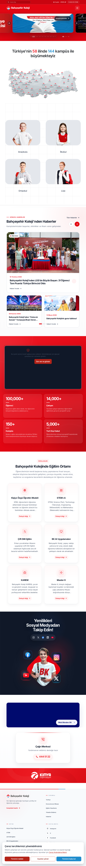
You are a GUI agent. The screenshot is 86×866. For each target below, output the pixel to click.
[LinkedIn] (48, 637)
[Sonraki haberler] (77, 224)
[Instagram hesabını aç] (58, 656)
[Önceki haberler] (71, 224)
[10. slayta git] (47, 36)
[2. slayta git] (32, 36)
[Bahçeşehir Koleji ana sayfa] (40, 8)
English (57, 2)
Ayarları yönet (43, 859)
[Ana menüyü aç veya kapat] (77, 8)
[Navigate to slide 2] (43, 323)
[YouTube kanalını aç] (26, 676)
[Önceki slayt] (9, 23)
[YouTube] (52, 637)
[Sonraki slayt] (76, 23)
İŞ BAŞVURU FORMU (73, 2)
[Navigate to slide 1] (40, 323)
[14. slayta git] (53, 36)
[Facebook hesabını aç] (28, 655)
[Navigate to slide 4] (46, 323)
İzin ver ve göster (43, 361)
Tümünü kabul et (69, 859)
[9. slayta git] (45, 36)
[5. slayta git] (37, 36)
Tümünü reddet (17, 859)
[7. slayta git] (42, 36)
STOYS (62, 2)
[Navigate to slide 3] (44, 323)
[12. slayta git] (50, 36)
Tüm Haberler (72, 218)
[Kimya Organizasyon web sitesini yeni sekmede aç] (43, 775)
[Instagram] (33, 637)
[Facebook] (43, 637)
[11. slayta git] (48, 36)
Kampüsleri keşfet (12, 808)
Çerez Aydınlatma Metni (58, 852)
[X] (38, 637)
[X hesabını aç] (58, 679)
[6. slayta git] (39, 36)
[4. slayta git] (35, 36)
